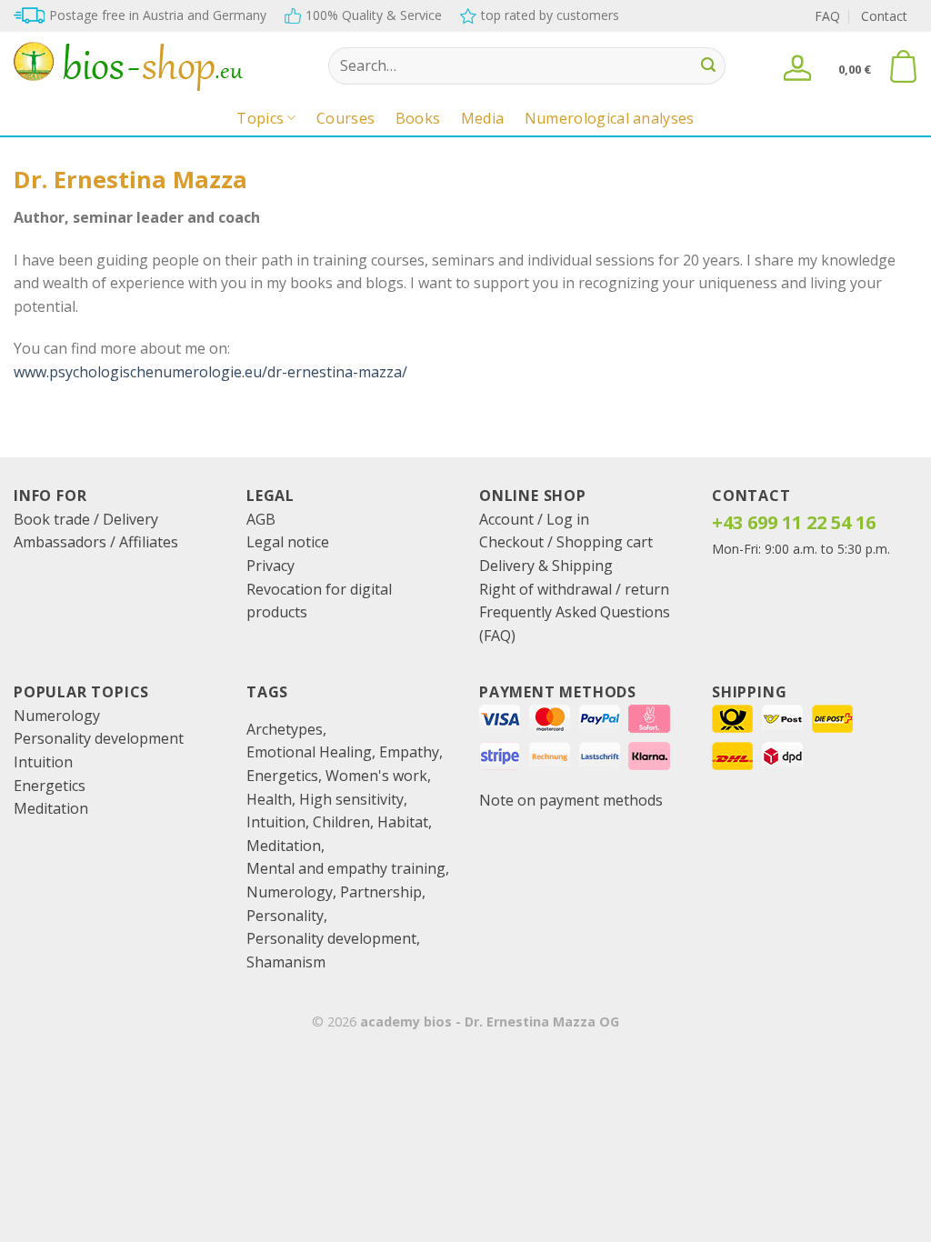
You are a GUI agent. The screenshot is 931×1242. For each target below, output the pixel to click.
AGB (260, 519)
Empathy (409, 752)
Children (341, 822)
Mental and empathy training (345, 868)
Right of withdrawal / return (574, 589)
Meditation (51, 808)
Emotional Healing (309, 752)
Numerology (57, 716)
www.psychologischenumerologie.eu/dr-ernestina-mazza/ (210, 372)
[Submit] (709, 66)
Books (418, 118)
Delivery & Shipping (546, 566)
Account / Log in (534, 519)
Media (483, 118)
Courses (345, 118)
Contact (884, 16)
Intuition (43, 762)
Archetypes (284, 729)
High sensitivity (351, 799)
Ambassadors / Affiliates (96, 542)
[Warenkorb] (902, 66)
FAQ (827, 16)
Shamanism (285, 962)
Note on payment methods (571, 800)
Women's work (376, 776)
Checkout (511, 542)
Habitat (402, 822)
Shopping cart (604, 542)
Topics (260, 118)
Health (269, 799)
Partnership (381, 892)
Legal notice (287, 542)
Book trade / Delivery (86, 519)
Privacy (270, 566)
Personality (285, 916)
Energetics (49, 786)
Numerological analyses (610, 118)
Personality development (99, 738)
